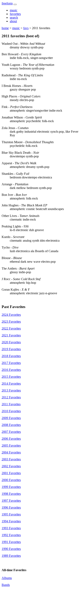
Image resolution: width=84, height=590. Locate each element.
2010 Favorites (11, 411)
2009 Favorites (11, 418)
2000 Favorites (11, 480)
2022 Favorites (11, 328)
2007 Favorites (11, 431)
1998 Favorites (11, 493)
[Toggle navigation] (15, 4)
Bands (6, 585)
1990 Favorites (11, 549)
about (13, 21)
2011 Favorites (11, 404)
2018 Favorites (11, 356)
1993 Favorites (11, 528)
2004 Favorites (11, 452)
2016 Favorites (11, 369)
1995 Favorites (11, 514)
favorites (15, 14)
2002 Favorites (11, 466)
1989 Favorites (11, 555)
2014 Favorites (11, 383)
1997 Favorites (11, 500)
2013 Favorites (11, 390)
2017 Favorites (11, 363)
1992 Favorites (11, 535)
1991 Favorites (11, 542)
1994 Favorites (11, 521)
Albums (7, 578)
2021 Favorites (11, 335)
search (14, 17)
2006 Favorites (11, 438)
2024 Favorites (11, 314)
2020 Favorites (11, 342)
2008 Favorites (11, 425)
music (13, 10)
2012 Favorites (11, 397)
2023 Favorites (11, 321)
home (5, 28)
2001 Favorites (11, 473)
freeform (7, 3)
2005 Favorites (11, 445)
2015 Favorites (11, 376)
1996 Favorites (11, 507)
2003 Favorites (11, 459)
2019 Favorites (11, 349)
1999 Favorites (11, 487)
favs (26, 28)
